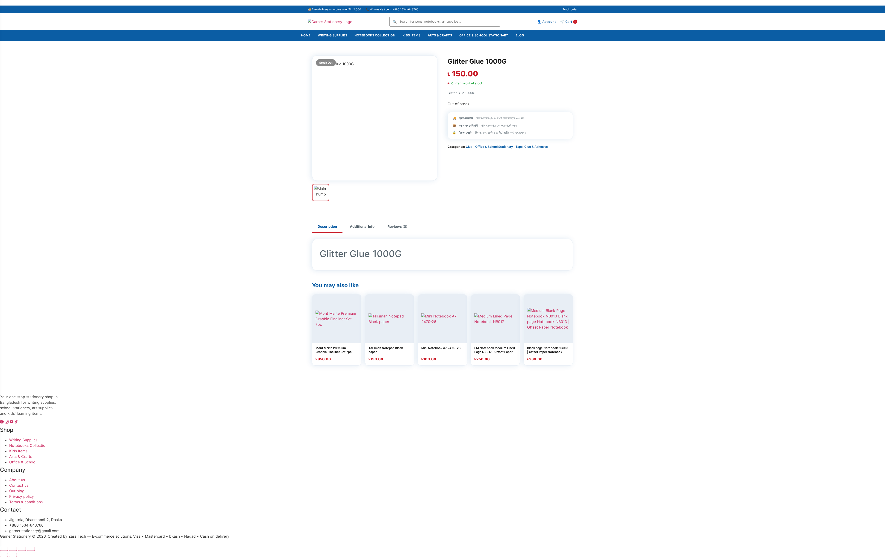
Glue (469, 146)
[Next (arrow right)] (13, 555)
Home (305, 35)
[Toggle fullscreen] (13, 549)
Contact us (18, 485)
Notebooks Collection (374, 35)
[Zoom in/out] (4, 549)
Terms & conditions (26, 502)
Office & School (22, 462)
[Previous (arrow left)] (4, 555)
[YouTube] (12, 422)
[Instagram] (7, 422)
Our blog (16, 491)
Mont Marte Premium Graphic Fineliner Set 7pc (334, 350)
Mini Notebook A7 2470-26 (440, 348)
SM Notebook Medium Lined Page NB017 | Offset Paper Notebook (494, 352)
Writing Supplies (332, 35)
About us (17, 479)
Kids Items (411, 35)
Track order (570, 9)
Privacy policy (21, 496)
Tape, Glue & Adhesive (532, 146)
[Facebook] (2, 422)
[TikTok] (16, 422)
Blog (520, 35)
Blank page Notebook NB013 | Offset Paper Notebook (547, 350)
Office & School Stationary (483, 35)
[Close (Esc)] (31, 549)
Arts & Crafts (440, 35)
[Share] (22, 549)
